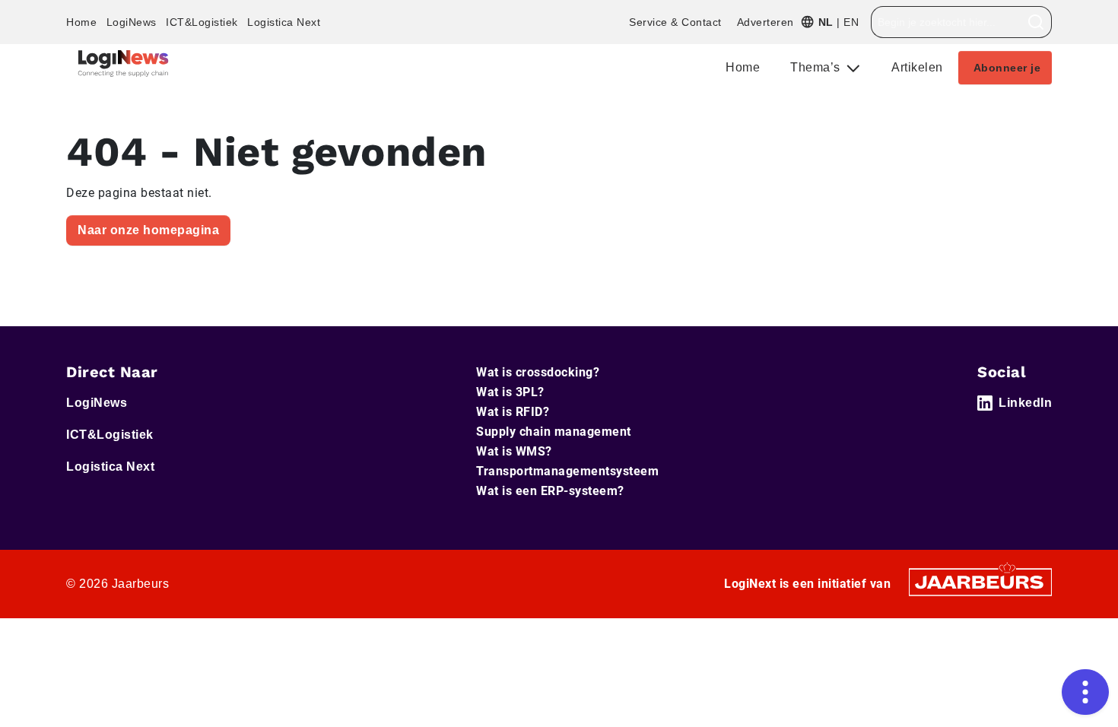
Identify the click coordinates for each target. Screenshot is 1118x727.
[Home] (123, 63)
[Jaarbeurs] (980, 581)
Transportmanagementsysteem (567, 471)
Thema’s (816, 67)
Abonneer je (1007, 68)
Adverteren (765, 22)
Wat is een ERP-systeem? (550, 491)
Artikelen (917, 67)
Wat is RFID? (512, 412)
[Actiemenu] (1085, 692)
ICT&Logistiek (202, 22)
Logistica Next (283, 22)
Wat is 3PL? (510, 392)
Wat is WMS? (514, 451)
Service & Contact (675, 22)
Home (81, 22)
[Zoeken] (1036, 22)
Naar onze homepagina (148, 230)
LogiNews (131, 22)
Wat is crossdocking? (537, 372)
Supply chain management (553, 431)
